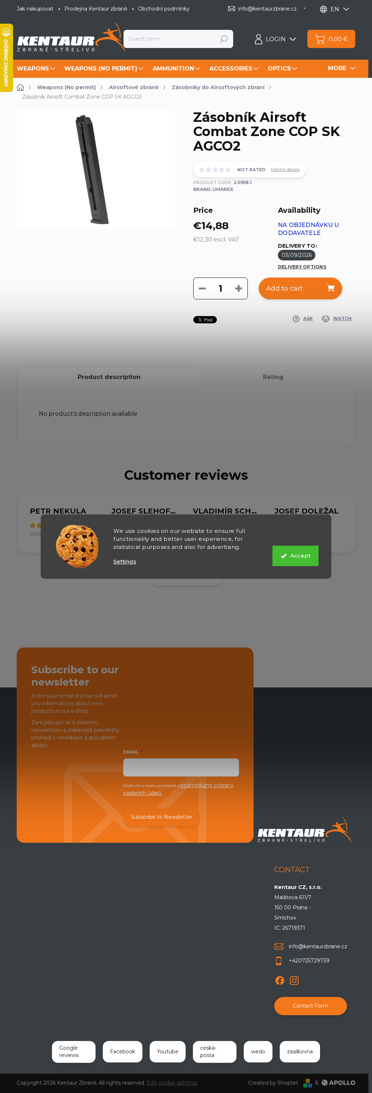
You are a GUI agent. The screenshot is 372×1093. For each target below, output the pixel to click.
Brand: (213, 189)
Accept (300, 555)
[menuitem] (37, 69)
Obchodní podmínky (164, 8)
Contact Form (310, 1005)
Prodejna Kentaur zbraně (95, 8)
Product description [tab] (109, 377)
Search (223, 39)
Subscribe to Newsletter (161, 817)
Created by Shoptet (273, 1083)
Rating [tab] (273, 377)
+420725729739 (309, 960)
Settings (124, 561)
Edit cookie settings (172, 1083)
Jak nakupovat (35, 8)
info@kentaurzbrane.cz (318, 946)
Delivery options (302, 267)
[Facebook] (279, 979)
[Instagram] (294, 979)
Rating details (285, 169)
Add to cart (284, 288)
